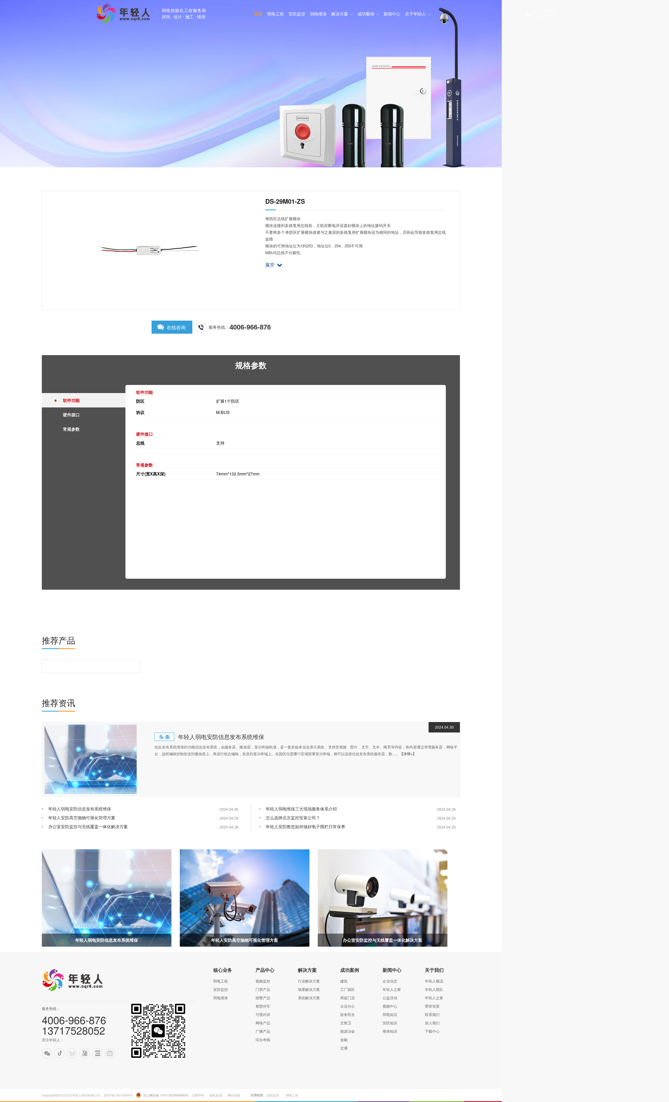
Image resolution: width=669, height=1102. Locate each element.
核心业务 (222, 970)
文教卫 (345, 1023)
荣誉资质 (432, 1006)
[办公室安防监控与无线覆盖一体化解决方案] (382, 898)
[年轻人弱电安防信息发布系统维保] (90, 759)
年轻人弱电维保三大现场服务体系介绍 (301, 809)
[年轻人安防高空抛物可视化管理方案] (244, 898)
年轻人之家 (392, 989)
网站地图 (234, 1095)
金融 (344, 1039)
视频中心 (390, 1006)
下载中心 (432, 1031)
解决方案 (307, 970)
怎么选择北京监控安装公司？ (293, 818)
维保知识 (390, 1031)
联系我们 (432, 1014)
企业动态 (390, 981)
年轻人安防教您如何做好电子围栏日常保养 (305, 826)
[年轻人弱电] (76, 992)
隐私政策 (216, 1095)
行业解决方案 (309, 981)
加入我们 (432, 1023)
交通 (344, 1048)
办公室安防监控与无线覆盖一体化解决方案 (88, 826)
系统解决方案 (309, 997)
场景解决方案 (309, 989)
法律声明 (198, 1095)
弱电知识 (390, 1014)
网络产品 (263, 1023)
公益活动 (390, 997)
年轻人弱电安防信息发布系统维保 (221, 736)
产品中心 (265, 970)
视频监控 (263, 981)
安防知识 (390, 1023)
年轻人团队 (434, 989)
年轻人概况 (434, 981)
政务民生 (347, 1014)
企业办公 (347, 1006)
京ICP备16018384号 (118, 1095)
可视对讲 (263, 1014)
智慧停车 (263, 1006)
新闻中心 (392, 970)
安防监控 (220, 989)
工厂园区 (347, 989)
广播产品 (263, 1031)
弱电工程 (220, 981)
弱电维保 (220, 997)
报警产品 (263, 997)
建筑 (344, 981)
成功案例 (349, 970)
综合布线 (263, 1039)
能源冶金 (347, 1031)
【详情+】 (408, 753)
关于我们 (434, 970)
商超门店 (347, 997)
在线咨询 (176, 327)
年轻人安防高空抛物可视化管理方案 (81, 818)
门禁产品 (263, 989)
